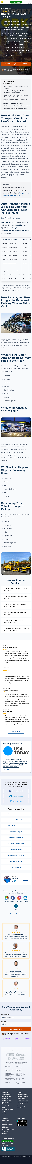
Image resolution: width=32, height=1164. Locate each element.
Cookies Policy (21, 1104)
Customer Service (22, 1094)
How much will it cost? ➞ (16, 855)
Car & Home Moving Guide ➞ (16, 843)
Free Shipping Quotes (7, 1094)
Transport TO (5, 1021)
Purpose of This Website (7, 1124)
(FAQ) (3, 1104)
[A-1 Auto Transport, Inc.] (2, 2)
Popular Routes (8, 8)
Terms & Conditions (22, 1102)
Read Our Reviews (6, 1096)
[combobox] (16, 1017)
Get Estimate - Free (16, 1029)
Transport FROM (5, 1014)
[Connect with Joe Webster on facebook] (12, 881)
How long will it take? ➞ (16, 820)
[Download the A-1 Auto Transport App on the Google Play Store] (24, 1121)
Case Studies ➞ (16, 867)
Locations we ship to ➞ (16, 832)
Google (7, 901)
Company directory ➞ (16, 837)
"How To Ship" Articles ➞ (16, 826)
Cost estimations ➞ (16, 849)
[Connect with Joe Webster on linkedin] (15, 881)
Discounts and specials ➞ (16, 814)
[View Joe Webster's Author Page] (7, 879)
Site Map (3, 1113)
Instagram (19, 901)
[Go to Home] (1, 8)
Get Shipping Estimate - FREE (16, 64)
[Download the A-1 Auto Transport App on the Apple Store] (24, 1124)
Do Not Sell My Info (22, 1100)
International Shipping (7, 1106)
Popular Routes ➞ (16, 861)
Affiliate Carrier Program (7, 1129)
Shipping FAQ (5, 1098)
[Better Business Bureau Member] (8, 1149)
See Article (6, 769)
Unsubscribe (20, 1107)
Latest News (4, 1131)
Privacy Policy (21, 1106)
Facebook (12, 901)
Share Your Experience (16, 914)
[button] (16, 2)
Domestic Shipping (6, 1102)
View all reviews (16, 731)
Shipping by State (6, 1100)
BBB (16, 909)
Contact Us (4, 1133)
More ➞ (25, 879)
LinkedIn (25, 901)
